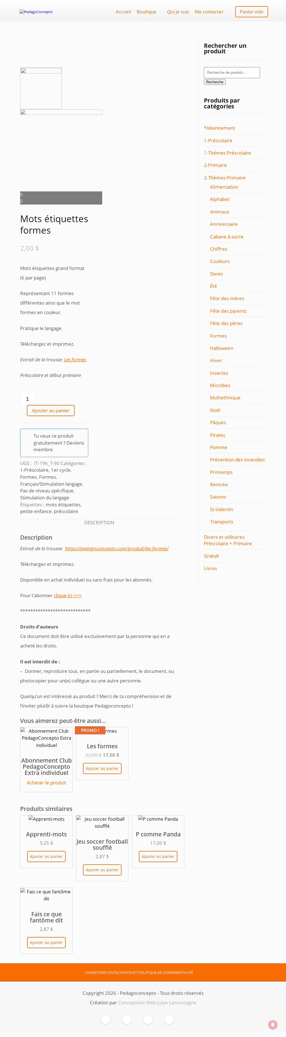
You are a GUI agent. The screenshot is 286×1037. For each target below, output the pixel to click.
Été (213, 286)
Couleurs (220, 261)
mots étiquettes (63, 504)
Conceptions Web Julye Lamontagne (157, 1002)
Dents (216, 273)
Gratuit (211, 555)
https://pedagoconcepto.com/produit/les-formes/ (116, 548)
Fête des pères (226, 323)
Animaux (219, 211)
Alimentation (224, 187)
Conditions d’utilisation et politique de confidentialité (139, 972)
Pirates (217, 435)
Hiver (216, 360)
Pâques (218, 422)
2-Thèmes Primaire (225, 177)
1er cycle (60, 470)
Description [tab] (99, 522)
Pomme (218, 447)
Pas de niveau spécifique (46, 490)
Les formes (75, 359)
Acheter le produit (46, 782)
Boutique (146, 11)
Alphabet (220, 199)
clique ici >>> (68, 595)
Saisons (218, 496)
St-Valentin (221, 509)
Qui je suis (178, 11)
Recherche (214, 82)
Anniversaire (224, 224)
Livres (210, 568)
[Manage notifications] (272, 1024)
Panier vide (251, 12)
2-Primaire (215, 165)
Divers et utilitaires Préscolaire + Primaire (228, 540)
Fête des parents (228, 311)
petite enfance (36, 511)
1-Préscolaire (34, 470)
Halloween (221, 348)
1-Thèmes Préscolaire (227, 153)
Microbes (220, 385)
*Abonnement (219, 128)
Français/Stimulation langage (51, 484)
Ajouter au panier (51, 410)
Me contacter (209, 11)
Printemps (221, 472)
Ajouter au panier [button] (102, 768)
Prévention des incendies (237, 459)
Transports (221, 521)
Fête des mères (227, 298)
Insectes (219, 373)
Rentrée (219, 484)
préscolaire (66, 511)
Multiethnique (225, 397)
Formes (28, 477)
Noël (215, 410)
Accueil (123, 11)
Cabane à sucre (226, 236)
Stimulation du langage (44, 497)
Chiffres (218, 249)
